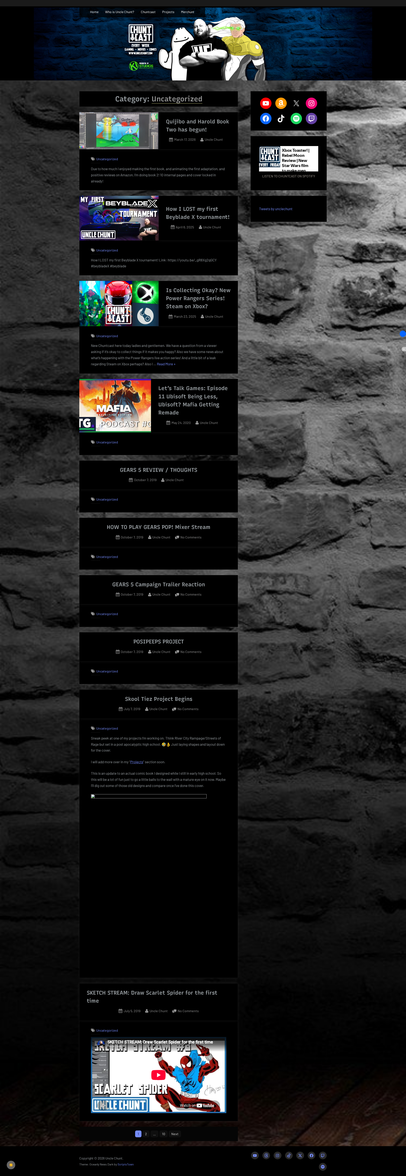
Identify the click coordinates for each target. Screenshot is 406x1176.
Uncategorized (107, 159)
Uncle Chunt (214, 139)
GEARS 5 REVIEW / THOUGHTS (158, 470)
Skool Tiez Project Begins (158, 699)
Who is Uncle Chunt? (119, 12)
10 (163, 1134)
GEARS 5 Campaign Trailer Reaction (158, 584)
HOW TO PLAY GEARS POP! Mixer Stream (158, 527)
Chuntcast (148, 12)
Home (94, 12)
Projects (168, 12)
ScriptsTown (126, 1164)
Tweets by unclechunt (275, 209)
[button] (403, 334)
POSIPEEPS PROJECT (158, 641)
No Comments (191, 537)
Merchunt (187, 12)
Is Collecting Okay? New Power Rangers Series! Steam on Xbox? (198, 298)
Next (174, 1134)
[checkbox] (11, 1165)
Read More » (166, 364)
